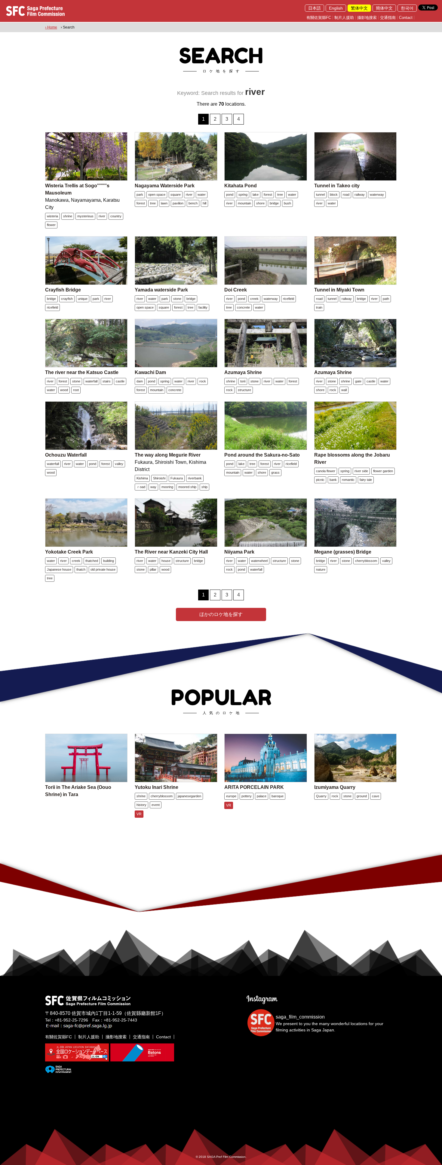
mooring (167, 487)
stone (177, 298)
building (108, 561)
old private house (103, 569)
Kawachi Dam (150, 372)
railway (360, 194)
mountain (244, 203)
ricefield (52, 307)
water (202, 194)
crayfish (67, 298)
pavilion (178, 203)
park (140, 194)
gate (358, 381)
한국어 (407, 8)
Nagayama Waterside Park (165, 185)
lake (256, 194)
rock (202, 381)
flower (51, 225)
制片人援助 (344, 18)
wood (64, 390)
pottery (246, 796)
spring (242, 194)
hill (204, 203)
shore (260, 203)
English (336, 8)
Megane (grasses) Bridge (342, 551)
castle (120, 381)
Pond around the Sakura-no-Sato (262, 454)
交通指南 (388, 18)
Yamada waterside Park (161, 289)
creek (254, 298)
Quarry (321, 796)
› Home (51, 27)
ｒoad (141, 487)
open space (156, 194)
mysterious (85, 216)
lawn (164, 203)
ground (362, 796)
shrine (67, 216)
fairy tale (366, 479)
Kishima (142, 478)
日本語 (314, 8)
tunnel (320, 194)
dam (140, 381)
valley (119, 464)
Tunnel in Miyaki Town (339, 289)
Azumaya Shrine (243, 372)
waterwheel (259, 561)
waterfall (91, 381)
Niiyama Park (239, 551)
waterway (377, 194)
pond (229, 194)
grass (275, 472)
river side (361, 471)
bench (193, 203)
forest (141, 203)
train (319, 307)
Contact (406, 18)
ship (204, 487)
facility (202, 307)
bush (287, 203)
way (153, 487)
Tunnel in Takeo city (337, 185)
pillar (153, 569)
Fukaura (176, 478)
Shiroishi (159, 478)
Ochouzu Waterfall (66, 454)
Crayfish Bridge (63, 289)
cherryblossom (366, 561)
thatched (91, 561)
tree (153, 203)
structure (244, 390)
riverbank (195, 478)
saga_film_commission (300, 1016)
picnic (320, 479)
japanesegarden (189, 796)
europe (231, 796)
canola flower (325, 471)
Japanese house (59, 569)
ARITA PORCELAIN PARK (254, 787)
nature (320, 569)
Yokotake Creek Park (69, 551)
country (115, 216)
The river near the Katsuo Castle (81, 372)
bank (333, 479)
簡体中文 (384, 8)
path (386, 298)
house (165, 561)
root (76, 390)
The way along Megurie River (168, 454)
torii (242, 381)
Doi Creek (235, 289)
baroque (278, 796)
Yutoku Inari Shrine (156, 787)
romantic (348, 479)
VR (139, 814)
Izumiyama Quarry (334, 787)
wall (344, 390)
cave (375, 796)
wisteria (52, 216)
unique (82, 298)
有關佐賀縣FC (318, 18)
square (175, 194)
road (346, 194)
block (334, 194)
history (141, 805)
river (102, 216)
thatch (80, 569)
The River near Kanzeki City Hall (171, 551)
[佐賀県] (58, 1070)
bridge (274, 203)
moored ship (187, 487)
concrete (243, 307)
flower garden (383, 471)
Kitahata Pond (240, 185)
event (156, 805)
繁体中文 (359, 8)
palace (261, 796)
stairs (107, 381)
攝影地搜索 (367, 18)
